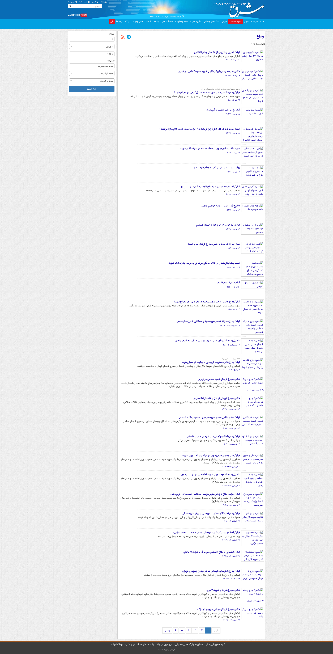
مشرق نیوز (239, 8)
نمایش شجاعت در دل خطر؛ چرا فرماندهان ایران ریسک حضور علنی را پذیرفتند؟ (200, 129)
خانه (262, 21)
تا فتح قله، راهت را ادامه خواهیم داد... (220, 206)
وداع (260, 36)
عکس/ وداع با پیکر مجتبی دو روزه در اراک (218, 609)
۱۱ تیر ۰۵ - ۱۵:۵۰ (233, 267)
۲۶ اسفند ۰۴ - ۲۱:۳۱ (231, 620)
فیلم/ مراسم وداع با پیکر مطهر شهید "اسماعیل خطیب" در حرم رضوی (205, 494)
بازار (111, 21)
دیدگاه (127, 21)
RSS (102, 2)
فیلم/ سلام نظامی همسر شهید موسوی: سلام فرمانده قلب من (209, 417)
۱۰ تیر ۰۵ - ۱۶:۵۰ (233, 287)
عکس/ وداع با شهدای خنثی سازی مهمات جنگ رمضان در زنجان (207, 340)
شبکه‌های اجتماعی (211, 21)
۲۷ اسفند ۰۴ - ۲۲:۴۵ (231, 556)
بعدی (167, 630)
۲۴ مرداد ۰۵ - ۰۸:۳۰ (231, 59)
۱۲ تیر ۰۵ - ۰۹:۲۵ (233, 229)
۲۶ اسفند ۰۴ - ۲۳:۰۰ (231, 578)
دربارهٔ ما (71, 2)
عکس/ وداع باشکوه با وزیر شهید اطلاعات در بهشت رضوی (210, 474)
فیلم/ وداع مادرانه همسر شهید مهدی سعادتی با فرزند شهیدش (208, 321)
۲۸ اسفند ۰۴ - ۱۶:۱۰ (232, 521)
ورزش (224, 21)
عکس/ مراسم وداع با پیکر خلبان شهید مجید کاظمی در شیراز (209, 71)
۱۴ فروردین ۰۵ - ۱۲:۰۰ (231, 428)
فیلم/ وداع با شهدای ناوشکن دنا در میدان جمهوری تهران (211, 571)
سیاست (254, 21)
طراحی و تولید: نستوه (166, 649)
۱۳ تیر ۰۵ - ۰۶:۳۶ (233, 172)
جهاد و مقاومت (181, 21)
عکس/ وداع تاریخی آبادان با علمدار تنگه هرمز (216, 398)
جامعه (156, 21)
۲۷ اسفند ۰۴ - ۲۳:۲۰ (231, 540)
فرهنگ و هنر (167, 21)
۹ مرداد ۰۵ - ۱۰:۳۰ (232, 75)
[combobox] (91, 39)
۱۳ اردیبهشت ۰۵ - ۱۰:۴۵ (230, 345)
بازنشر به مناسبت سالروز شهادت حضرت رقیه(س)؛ (220, 89)
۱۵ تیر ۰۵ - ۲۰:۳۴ (232, 114)
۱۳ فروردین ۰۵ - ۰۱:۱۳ (231, 444)
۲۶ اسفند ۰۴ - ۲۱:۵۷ (255, 601)
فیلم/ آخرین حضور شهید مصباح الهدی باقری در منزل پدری (210, 186)
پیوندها (119, 21)
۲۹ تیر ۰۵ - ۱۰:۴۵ (233, 100)
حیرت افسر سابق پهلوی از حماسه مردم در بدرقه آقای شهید (210, 148)
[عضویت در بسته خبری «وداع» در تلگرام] (129, 37)
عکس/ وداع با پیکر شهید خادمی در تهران (219, 379)
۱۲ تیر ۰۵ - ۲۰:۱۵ (233, 194)
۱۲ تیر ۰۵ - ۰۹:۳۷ (233, 210)
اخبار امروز (92, 89)
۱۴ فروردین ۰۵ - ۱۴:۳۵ (231, 409)
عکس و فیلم (138, 21)
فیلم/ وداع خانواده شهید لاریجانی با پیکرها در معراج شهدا (210, 362)
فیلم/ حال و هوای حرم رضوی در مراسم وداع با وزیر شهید (211, 455)
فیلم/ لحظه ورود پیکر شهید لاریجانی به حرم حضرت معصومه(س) (206, 532)
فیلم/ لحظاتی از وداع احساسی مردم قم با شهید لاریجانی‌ (211, 552)
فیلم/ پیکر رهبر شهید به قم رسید (223, 110)
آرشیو (94, 2)
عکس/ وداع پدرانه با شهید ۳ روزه (223, 590)
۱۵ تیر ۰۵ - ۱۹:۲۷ (233, 133)
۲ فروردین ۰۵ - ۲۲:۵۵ (231, 466)
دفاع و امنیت (195, 21)
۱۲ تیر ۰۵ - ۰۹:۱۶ (233, 248)
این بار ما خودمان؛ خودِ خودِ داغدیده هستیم (218, 225)
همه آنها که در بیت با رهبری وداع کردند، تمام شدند (214, 244)
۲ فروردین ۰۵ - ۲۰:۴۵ (231, 505)
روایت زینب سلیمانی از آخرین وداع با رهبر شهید (215, 167)
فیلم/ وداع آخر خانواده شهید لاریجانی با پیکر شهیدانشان (211, 513)
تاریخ (111, 34)
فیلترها (111, 61)
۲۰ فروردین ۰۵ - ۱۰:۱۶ (255, 390)
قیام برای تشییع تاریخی (228, 282)
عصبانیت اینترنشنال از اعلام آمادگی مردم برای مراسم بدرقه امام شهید (204, 263)
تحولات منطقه (235, 21)
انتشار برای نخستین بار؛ (231, 359)
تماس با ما (83, 2)
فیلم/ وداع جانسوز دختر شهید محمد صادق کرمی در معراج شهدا (207, 92)
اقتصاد (148, 21)
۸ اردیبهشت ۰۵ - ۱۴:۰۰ (231, 369)
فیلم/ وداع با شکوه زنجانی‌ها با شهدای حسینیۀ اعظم (213, 436)
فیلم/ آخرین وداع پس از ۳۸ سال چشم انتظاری (217, 52)
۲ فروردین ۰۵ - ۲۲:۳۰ (231, 485)
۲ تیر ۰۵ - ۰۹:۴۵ (233, 309)
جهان (246, 21)
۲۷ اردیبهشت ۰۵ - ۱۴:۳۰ (230, 325)
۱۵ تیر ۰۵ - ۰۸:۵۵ (233, 152)
